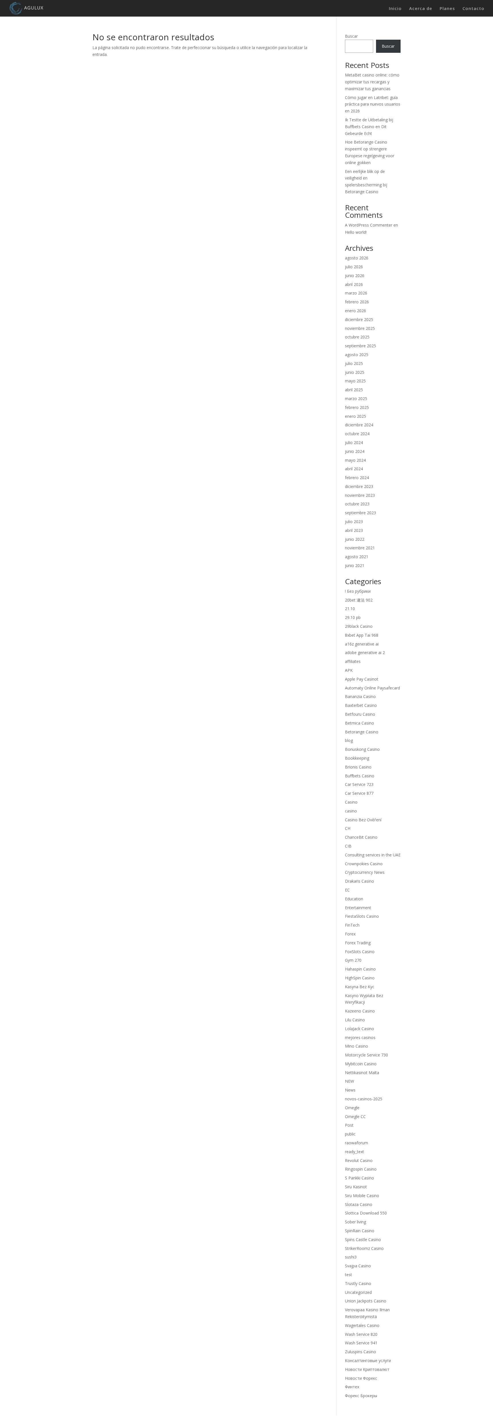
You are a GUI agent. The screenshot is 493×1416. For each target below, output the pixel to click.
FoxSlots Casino (360, 951)
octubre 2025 (357, 337)
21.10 (350, 608)
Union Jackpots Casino (365, 1301)
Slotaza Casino (358, 1204)
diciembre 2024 (359, 424)
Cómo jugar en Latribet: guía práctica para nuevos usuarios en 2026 (372, 104)
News (350, 1090)
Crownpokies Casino (364, 863)
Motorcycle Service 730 (366, 1055)
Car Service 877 (359, 793)
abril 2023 (354, 530)
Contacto (473, 8)
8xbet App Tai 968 (361, 635)
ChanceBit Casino (361, 837)
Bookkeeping (357, 758)
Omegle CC (355, 1116)
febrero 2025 (357, 407)
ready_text (354, 1151)
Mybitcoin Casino (361, 1063)
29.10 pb (353, 617)
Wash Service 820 (361, 1334)
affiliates (353, 661)
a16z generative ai (362, 644)
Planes (447, 8)
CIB (348, 846)
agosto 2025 (356, 354)
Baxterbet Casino (361, 705)
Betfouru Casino (360, 714)
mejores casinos (360, 1037)
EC (347, 890)
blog (349, 740)
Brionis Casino (358, 767)
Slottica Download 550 (366, 1213)
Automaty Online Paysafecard (372, 688)
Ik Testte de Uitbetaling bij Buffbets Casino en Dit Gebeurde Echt (369, 126)
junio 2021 (354, 565)
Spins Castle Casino (363, 1239)
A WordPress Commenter (368, 225)
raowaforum (356, 1142)
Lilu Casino (355, 1019)
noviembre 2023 (360, 495)
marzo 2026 (356, 293)
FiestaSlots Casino (362, 916)
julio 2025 (354, 363)
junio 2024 (354, 451)
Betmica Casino (359, 723)
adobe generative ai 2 (365, 652)
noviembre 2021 (360, 547)
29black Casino (359, 626)
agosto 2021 (356, 556)
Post (349, 1125)
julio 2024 (354, 442)
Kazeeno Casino (360, 1011)
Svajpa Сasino (358, 1265)
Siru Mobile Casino (362, 1195)
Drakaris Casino (359, 881)
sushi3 (351, 1257)
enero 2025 (355, 416)
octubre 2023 (357, 504)
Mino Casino (356, 1046)
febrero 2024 (357, 477)
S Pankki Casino (359, 1178)
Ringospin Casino (361, 1169)
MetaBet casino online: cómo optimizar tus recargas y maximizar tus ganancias (372, 81)
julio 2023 (354, 521)
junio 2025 (354, 372)
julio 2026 (354, 266)
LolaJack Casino (359, 1028)
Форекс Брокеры (361, 1395)
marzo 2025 (356, 398)
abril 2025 (354, 389)
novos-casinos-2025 (363, 1099)
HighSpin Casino (360, 978)
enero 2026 (355, 310)
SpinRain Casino (359, 1230)
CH (347, 828)
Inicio (395, 8)
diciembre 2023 (359, 486)
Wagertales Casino (362, 1325)
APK (349, 670)
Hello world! (356, 232)
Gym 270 (353, 960)
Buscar (351, 36)
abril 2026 (354, 284)
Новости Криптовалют (367, 1369)
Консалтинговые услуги (368, 1360)
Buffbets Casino (359, 775)
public (350, 1134)
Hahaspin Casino (360, 969)
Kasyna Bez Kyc (359, 986)
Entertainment (358, 907)
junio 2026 (354, 275)
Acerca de (420, 8)
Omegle (352, 1107)
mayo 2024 (355, 460)
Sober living (355, 1222)
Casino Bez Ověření (363, 819)
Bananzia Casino (360, 696)
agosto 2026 (356, 258)
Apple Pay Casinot (361, 679)
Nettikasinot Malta (362, 1072)
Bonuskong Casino (362, 749)
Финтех (352, 1386)
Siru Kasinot (356, 1186)
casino (351, 811)
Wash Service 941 (361, 1343)
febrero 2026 (357, 301)
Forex (350, 934)
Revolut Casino (359, 1160)
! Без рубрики (358, 591)
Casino (351, 802)
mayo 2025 (355, 381)
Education (354, 898)
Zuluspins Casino (360, 1351)
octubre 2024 (357, 433)
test (348, 1274)
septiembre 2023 (360, 512)
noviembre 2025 (360, 328)
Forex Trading (358, 942)
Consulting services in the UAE (373, 855)
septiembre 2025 (360, 345)
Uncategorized (358, 1292)
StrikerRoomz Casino (364, 1248)
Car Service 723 (359, 784)
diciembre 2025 (359, 319)
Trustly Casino (358, 1283)
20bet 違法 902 (359, 600)
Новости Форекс (361, 1378)
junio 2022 (354, 539)
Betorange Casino (361, 732)
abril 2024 (354, 468)
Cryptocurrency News (365, 872)
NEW (349, 1081)
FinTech (352, 925)
